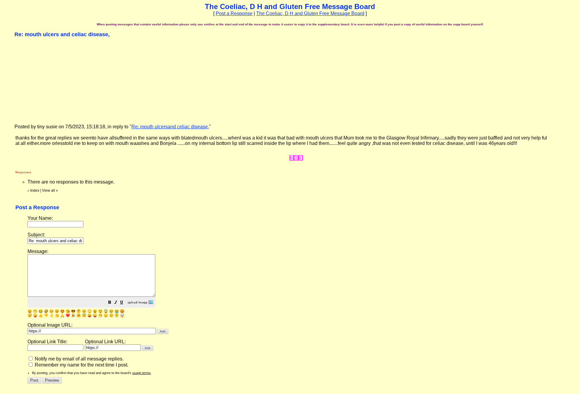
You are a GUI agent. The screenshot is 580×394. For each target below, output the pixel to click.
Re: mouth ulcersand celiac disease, (170, 126)
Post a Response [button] (234, 13)
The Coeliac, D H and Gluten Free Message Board (310, 13)
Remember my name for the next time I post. (81, 364)
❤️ (68, 315)
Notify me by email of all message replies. (79, 358)
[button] (109, 303)
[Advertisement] (59, 80)
